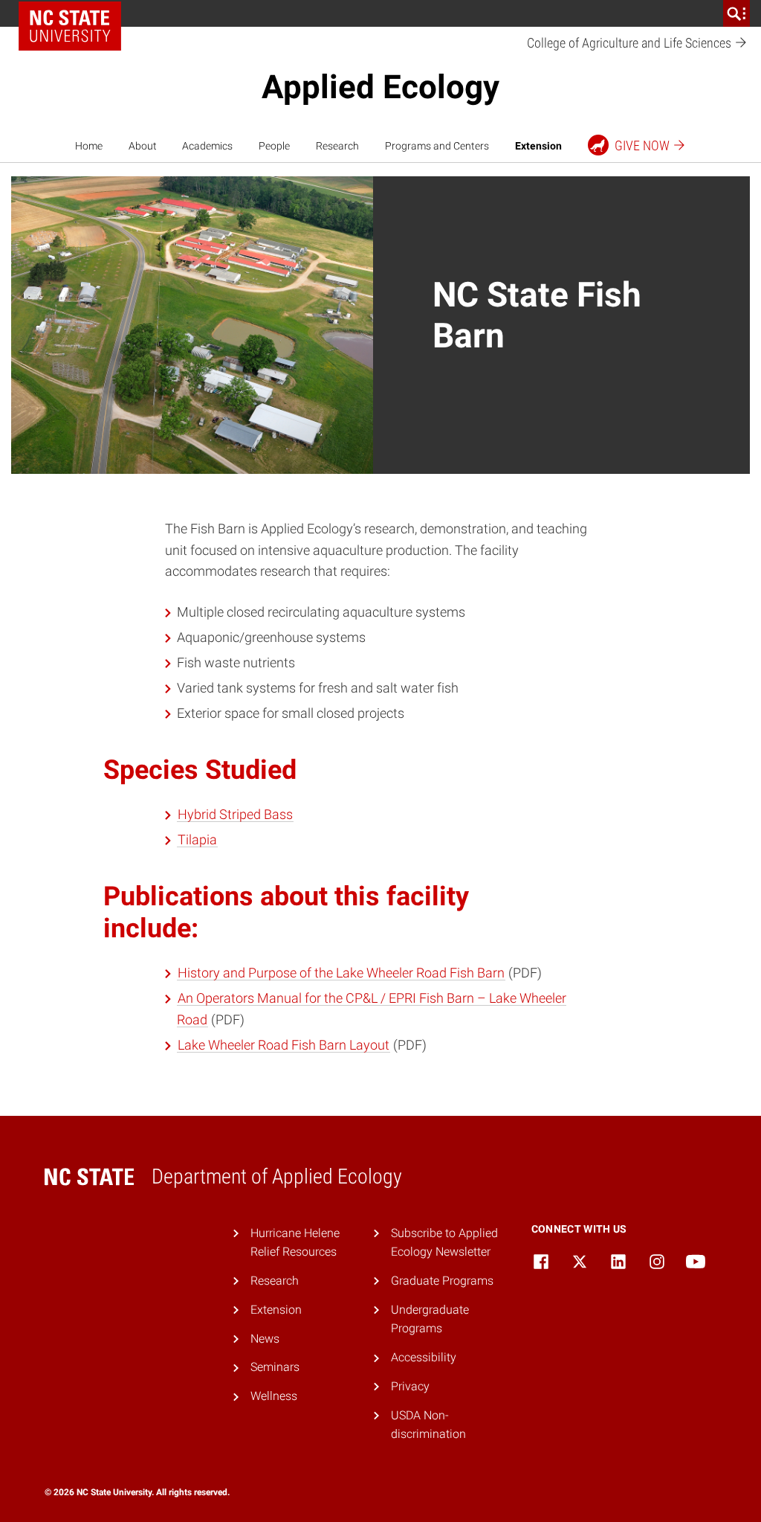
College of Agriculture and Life (630, 43)
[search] (736, 13)
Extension (538, 146)
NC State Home (70, 26)
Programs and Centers (437, 146)
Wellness (273, 1396)
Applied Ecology (380, 87)
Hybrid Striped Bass (235, 814)
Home (89, 146)
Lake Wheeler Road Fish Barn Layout (283, 1045)
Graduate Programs (442, 1281)
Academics (207, 146)
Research (337, 146)
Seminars (274, 1367)
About (143, 146)
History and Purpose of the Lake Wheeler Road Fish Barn (341, 972)
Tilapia (197, 839)
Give (642, 145)
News (264, 1339)
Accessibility (423, 1357)
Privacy (410, 1386)
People (274, 146)
